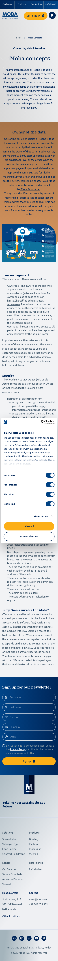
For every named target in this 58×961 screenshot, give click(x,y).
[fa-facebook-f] (29, 938)
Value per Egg (10, 844)
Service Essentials (12, 874)
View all (33, 854)
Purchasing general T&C (20, 947)
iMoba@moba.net (30, 189)
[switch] (50, 484)
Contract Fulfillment (13, 854)
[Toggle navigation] (52, 15)
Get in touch (33, 15)
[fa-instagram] (21, 938)
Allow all (29, 526)
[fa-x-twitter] (43, 938)
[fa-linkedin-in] (14, 938)
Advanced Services (12, 879)
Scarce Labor (9, 839)
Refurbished (50, 4)
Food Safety (9, 849)
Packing (33, 844)
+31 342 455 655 (38, 904)
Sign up (27, 761)
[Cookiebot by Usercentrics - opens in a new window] (41, 422)
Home (18, 38)
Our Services (36, 4)
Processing (35, 849)
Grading (33, 839)
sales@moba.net (38, 899)
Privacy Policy (18, 749)
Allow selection (29, 536)
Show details (41, 516)
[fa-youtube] (36, 938)
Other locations (11, 916)
